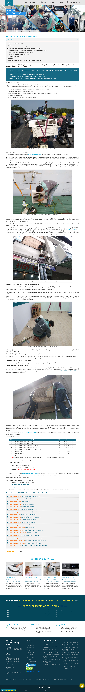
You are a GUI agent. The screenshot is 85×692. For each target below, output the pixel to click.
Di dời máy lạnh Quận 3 (15, 501)
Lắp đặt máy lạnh (31, 650)
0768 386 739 (25, 601)
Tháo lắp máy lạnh (31, 652)
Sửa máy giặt (30, 654)
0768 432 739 (8, 690)
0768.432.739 (16, 661)
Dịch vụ (46, 2)
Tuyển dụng (68, 2)
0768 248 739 (67, 601)
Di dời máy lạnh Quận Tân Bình (17, 527)
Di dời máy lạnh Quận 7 (15, 512)
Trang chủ (25, 2)
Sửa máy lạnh (30, 643)
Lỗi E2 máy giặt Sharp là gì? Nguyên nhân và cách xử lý (13, 580)
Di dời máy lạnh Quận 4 (15, 504)
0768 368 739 (38, 601)
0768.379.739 (9, 658)
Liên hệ (75, 2)
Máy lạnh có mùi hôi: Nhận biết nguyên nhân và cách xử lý (33, 580)
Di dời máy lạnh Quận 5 (15, 506)
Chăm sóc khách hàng (39, 679)
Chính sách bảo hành (25, 679)
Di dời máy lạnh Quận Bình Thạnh (17, 532)
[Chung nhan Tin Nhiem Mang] (33, 670)
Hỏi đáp (70, 679)
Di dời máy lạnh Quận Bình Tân (17, 540)
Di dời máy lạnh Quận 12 (15, 525)
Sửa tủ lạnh (29, 659)
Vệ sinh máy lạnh (30, 645)
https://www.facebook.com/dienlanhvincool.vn (25, 487)
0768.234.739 (16, 659)
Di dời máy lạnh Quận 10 (15, 519)
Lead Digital (58, 690)
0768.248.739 (9, 661)
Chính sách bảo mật (11, 679)
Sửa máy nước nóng (31, 661)
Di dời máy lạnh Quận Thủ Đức (17, 543)
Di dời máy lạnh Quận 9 (15, 517)
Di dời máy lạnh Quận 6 (15, 509)
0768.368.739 (9, 659)
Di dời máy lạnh (30, 647)
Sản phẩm (40, 2)
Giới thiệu (32, 2)
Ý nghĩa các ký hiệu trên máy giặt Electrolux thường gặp (70, 580)
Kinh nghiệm (60, 2)
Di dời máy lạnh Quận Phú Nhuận (17, 538)
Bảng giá (52, 2)
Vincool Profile (10, 682)
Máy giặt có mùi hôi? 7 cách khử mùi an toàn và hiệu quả (51, 580)
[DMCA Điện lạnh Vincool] (29, 668)
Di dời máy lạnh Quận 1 (15, 496)
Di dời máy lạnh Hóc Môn (15, 545)
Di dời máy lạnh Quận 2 (15, 499)
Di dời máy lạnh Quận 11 (15, 522)
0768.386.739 (16, 658)
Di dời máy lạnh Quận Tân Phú (17, 530)
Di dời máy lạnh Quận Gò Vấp (16, 535)
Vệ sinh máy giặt (30, 657)
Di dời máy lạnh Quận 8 (15, 514)
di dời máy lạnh (72, 229)
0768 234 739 (54, 601)
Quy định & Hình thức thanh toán (57, 679)
